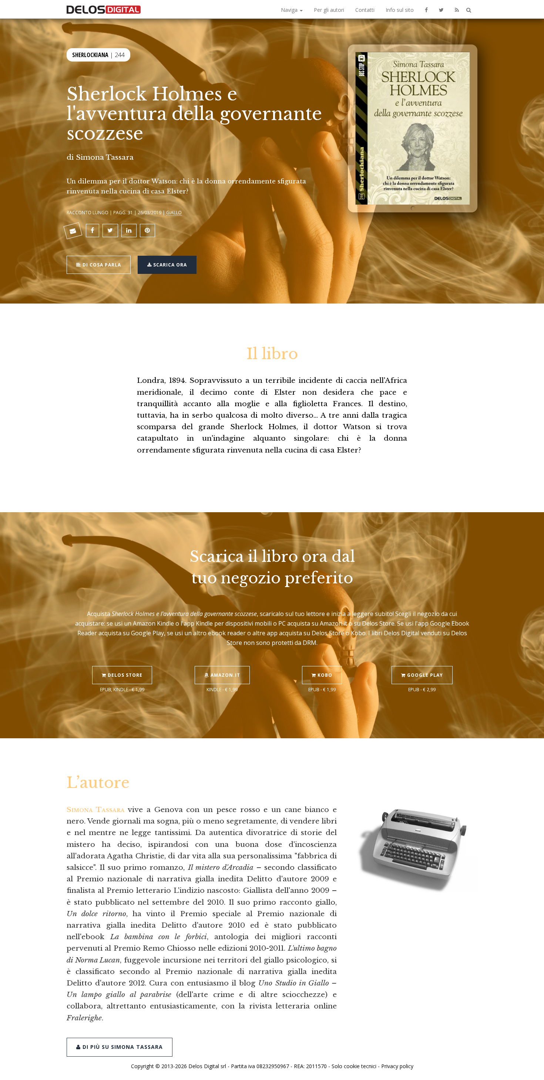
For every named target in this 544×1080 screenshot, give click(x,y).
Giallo (174, 212)
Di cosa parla (101, 265)
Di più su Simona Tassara (122, 1046)
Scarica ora (169, 265)
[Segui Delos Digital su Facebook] (426, 9)
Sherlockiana (90, 55)
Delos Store (124, 675)
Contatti (365, 9)
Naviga (290, 9)
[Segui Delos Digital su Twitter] (441, 9)
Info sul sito (400, 9)
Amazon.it (224, 675)
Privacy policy (397, 1066)
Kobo (324, 675)
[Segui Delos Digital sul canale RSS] (456, 9)
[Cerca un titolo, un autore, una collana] (468, 10)
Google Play (424, 675)
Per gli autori (329, 9)
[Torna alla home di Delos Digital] (104, 9)
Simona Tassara (105, 157)
